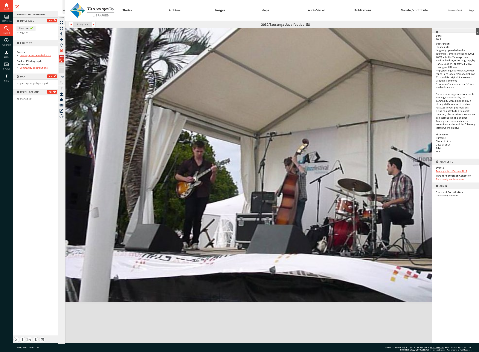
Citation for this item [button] (61, 116)
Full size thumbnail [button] (61, 22)
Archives (175, 10)
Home (6, 9)
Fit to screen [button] (61, 28)
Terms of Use (34, 347)
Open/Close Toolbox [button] (63, 7)
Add (51, 20)
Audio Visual (316, 10)
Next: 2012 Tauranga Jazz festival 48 (93, 24)
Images (220, 10)
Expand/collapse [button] (477, 31)
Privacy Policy (22, 347)
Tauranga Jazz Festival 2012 (35, 55)
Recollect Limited (438, 350)
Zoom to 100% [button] (61, 50)
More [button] (6, 81)
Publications (362, 10)
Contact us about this (61, 105)
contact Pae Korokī (437, 347)
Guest (459, 10)
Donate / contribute (414, 10)
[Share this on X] (16, 337)
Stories (127, 10)
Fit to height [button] (61, 39)
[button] (61, 60)
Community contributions (34, 67)
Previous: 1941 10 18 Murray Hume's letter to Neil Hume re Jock (71, 24)
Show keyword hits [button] (61, 82)
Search (6, 33)
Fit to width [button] (61, 34)
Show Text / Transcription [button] (61, 77)
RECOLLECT (404, 350)
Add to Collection (61, 99)
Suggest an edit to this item (17, 7)
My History (6, 45)
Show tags (24, 28)
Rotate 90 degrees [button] (61, 45)
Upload (6, 69)
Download (61, 94)
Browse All (6, 21)
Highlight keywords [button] (61, 88)
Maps (265, 10)
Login (6, 57)
